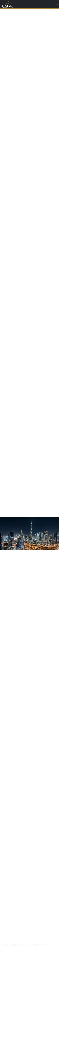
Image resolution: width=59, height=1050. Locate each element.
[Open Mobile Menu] (57, 4)
